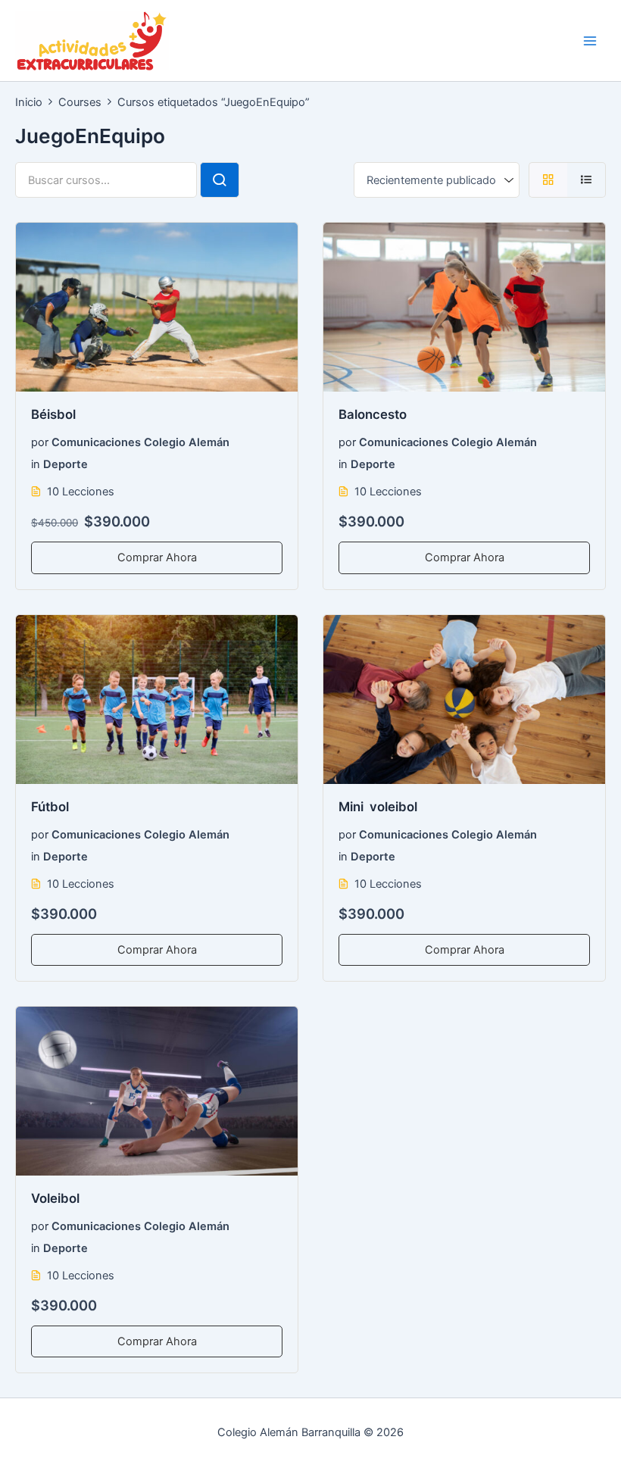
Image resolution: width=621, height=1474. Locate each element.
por (39, 442)
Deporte (65, 464)
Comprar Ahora (157, 557)
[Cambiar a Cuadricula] (548, 180)
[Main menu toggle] (590, 41)
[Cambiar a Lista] (586, 180)
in (35, 464)
